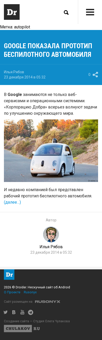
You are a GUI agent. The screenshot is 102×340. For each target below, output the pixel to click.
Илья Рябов (14, 72)
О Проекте (12, 292)
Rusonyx (30, 292)
